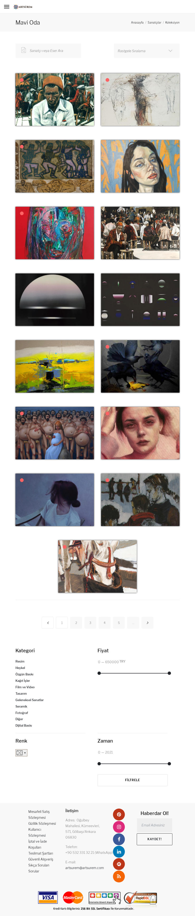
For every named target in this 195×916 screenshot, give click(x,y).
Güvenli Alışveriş (40, 859)
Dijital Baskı (23, 725)
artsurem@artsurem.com (84, 868)
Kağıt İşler (22, 681)
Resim (19, 661)
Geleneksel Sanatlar (29, 700)
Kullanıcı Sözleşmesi (37, 832)
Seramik (21, 706)
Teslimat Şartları (40, 853)
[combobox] (147, 51)
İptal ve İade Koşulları (37, 844)
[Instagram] (119, 827)
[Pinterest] (119, 814)
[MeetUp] (119, 864)
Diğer (19, 719)
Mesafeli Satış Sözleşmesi (39, 815)
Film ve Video (25, 687)
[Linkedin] (119, 852)
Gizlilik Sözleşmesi (42, 823)
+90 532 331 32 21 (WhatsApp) (89, 852)
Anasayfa (137, 22)
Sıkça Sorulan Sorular (38, 868)
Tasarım (21, 693)
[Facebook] (119, 839)
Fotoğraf (21, 713)
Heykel (20, 668)
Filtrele (132, 780)
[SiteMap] (119, 876)
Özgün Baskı (24, 674)
